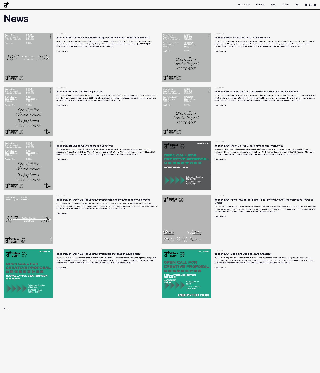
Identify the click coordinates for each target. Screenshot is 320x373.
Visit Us (285, 5)
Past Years (260, 5)
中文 (297, 5)
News (273, 5)
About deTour (244, 5)
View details (62, 51)
